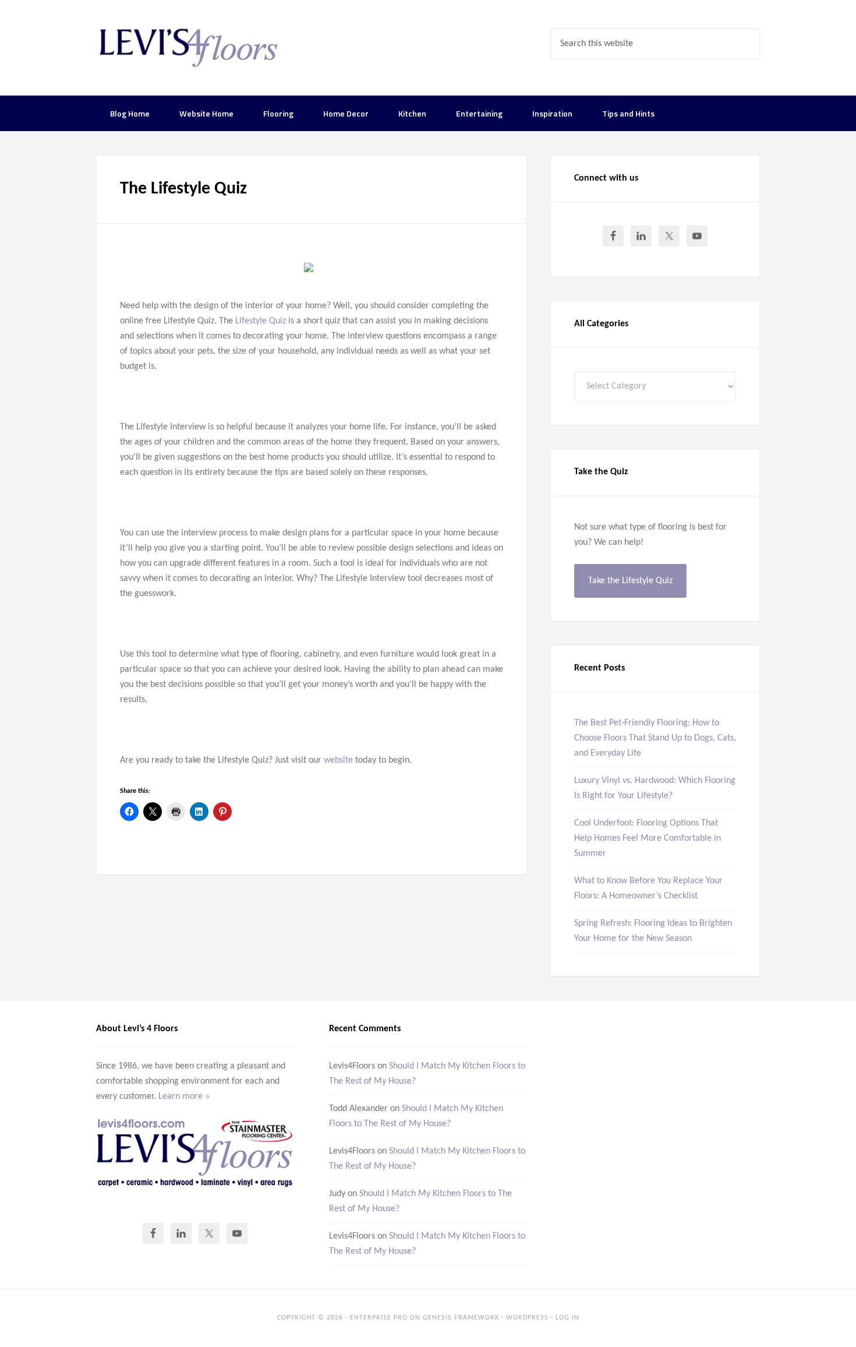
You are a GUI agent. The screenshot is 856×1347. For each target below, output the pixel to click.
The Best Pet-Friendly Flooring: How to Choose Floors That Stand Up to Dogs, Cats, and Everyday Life (655, 738)
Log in (567, 1317)
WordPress (527, 1317)
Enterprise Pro (379, 1317)
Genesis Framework (461, 1317)
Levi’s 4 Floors (189, 46)
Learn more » (184, 1096)
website (338, 760)
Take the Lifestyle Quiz (630, 581)
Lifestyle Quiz (260, 321)
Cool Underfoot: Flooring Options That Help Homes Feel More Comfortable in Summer (647, 838)
